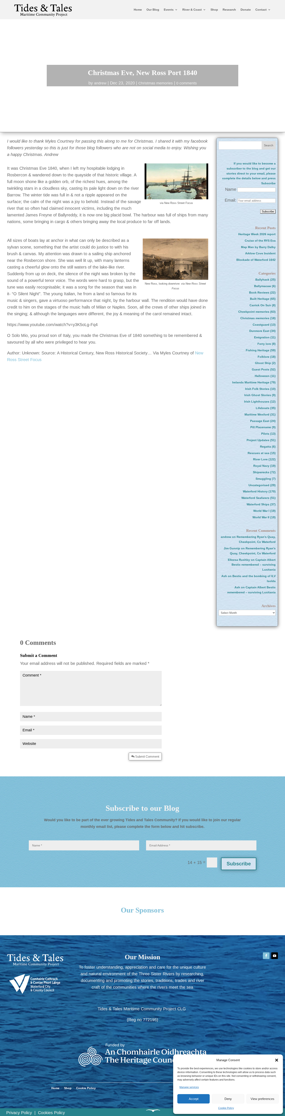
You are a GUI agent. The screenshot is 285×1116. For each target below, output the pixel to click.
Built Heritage (259, 298)
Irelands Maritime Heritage (250, 382)
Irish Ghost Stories (257, 395)
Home (138, 9)
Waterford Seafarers (255, 498)
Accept (193, 1099)
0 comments (186, 83)
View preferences (262, 1099)
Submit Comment (147, 756)
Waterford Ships (258, 504)
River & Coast (192, 9)
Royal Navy (261, 465)
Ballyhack (262, 279)
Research (229, 9)
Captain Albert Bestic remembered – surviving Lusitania (254, 564)
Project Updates (258, 440)
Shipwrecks (261, 472)
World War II (260, 517)
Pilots (265, 433)
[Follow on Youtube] (274, 955)
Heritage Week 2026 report (257, 234)
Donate (246, 9)
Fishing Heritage (257, 350)
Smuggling (263, 478)
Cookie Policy (226, 1108)
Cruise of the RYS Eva (260, 240)
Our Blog (152, 9)
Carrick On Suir (260, 305)
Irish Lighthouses (256, 401)
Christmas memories (155, 83)
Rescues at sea (258, 453)
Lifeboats (262, 408)
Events (169, 9)
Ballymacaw (262, 286)
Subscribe (239, 863)
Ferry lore (264, 343)
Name (230, 189)
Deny (228, 1099)
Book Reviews (259, 292)
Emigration (262, 337)
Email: (231, 200)
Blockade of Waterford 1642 (256, 259)
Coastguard (261, 324)
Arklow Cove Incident (260, 253)
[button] (277, 1060)
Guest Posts (260, 369)
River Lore (260, 459)
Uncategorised (258, 485)
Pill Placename (260, 427)
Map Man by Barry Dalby (258, 247)
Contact (261, 9)
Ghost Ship (263, 363)
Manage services (189, 1087)
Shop (214, 9)
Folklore (263, 356)
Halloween (262, 376)
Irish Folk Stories (257, 388)
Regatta (265, 446)
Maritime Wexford (257, 414)
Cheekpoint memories (253, 311)
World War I (261, 510)
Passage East (259, 421)
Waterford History (255, 491)
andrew (100, 83)
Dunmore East (259, 331)
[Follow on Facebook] (266, 955)
